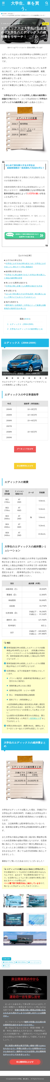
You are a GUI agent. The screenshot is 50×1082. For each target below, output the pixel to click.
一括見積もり (33, 718)
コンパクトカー (35, 962)
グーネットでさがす (25, 449)
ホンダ (7, 966)
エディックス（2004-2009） (21, 324)
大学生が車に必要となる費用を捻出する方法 (24, 286)
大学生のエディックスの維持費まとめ (25, 329)
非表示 (27, 319)
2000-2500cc (21, 962)
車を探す (7, 959)
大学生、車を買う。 (25, 6)
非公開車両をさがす (25, 466)
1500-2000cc (9, 962)
